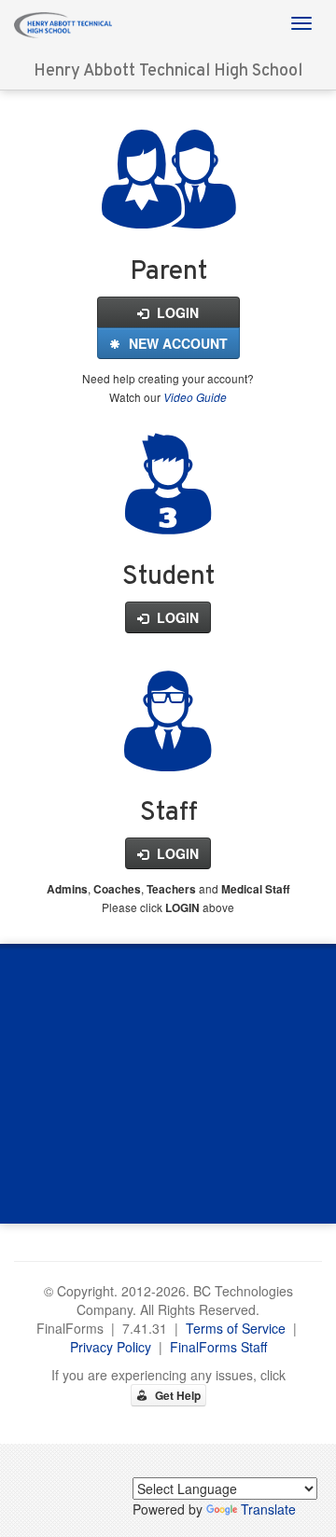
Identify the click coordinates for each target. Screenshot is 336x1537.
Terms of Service (236, 1328)
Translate (268, 1509)
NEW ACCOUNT (176, 343)
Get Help (176, 1395)
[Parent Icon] (168, 208)
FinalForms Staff (218, 1346)
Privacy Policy (110, 1346)
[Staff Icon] (168, 750)
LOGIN (176, 312)
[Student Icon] (168, 513)
